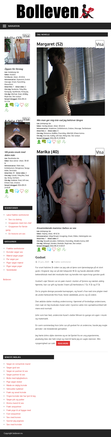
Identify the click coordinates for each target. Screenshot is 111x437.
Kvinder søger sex (14, 252)
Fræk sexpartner (13, 406)
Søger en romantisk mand (18, 364)
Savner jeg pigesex (15, 421)
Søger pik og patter (15, 399)
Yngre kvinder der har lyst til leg (21, 396)
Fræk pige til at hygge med (18, 410)
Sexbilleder (11, 270)
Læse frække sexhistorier (17, 215)
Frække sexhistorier (62, 262)
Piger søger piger (14, 266)
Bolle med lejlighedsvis (16, 378)
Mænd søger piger (14, 255)
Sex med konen (13, 417)
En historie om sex (17, 233)
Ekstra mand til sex (15, 403)
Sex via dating (15, 219)
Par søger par (12, 259)
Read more (63, 343)
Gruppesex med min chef (20, 223)
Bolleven (7, 279)
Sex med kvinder (14, 424)
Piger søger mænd (14, 262)
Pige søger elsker (14, 381)
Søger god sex (13, 367)
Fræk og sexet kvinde (16, 392)
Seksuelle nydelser (14, 389)
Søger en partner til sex (17, 371)
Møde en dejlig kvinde (16, 385)
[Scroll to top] (106, 432)
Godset (40, 257)
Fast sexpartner (13, 413)
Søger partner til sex (15, 374)
